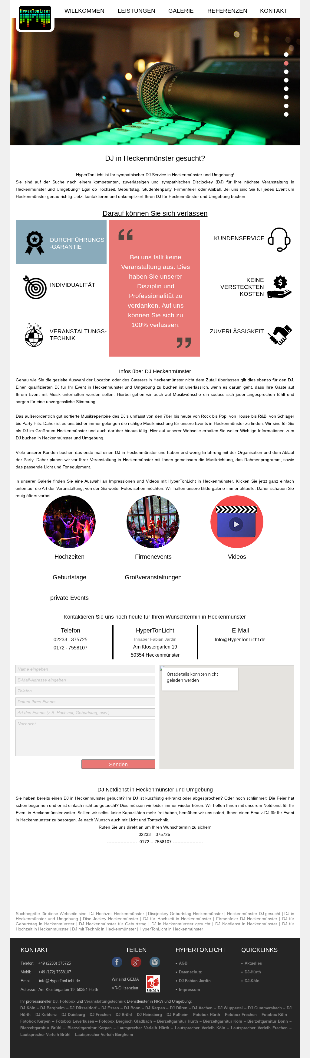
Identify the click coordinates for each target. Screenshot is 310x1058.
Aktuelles (253, 963)
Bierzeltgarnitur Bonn (267, 1021)
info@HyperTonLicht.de (59, 981)
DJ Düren (178, 1008)
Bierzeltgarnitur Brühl (40, 1028)
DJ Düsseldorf (83, 1008)
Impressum (189, 989)
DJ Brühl (124, 1014)
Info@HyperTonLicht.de (240, 639)
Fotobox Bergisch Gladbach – (127, 1021)
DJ (55, 1001)
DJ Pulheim (177, 1014)
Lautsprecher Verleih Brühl (45, 1034)
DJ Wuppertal (230, 1008)
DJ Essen (110, 1008)
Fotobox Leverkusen (75, 1021)
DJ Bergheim (52, 1008)
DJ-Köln (252, 981)
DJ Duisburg (73, 1014)
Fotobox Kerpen (35, 1021)
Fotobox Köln (274, 1014)
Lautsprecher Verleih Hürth (143, 1028)
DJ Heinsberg (149, 1014)
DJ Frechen (100, 1014)
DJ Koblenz (46, 1014)
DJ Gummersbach (265, 1008)
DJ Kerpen (155, 1008)
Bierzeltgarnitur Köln (222, 1021)
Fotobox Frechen (241, 1014)
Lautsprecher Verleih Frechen (259, 1028)
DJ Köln (27, 1008)
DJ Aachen (202, 1008)
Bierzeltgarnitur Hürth (177, 1021)
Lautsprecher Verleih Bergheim (104, 1034)
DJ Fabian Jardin (195, 981)
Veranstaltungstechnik (105, 1001)
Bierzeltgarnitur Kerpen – (93, 1028)
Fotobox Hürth (206, 1014)
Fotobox (67, 1001)
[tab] (286, 54)
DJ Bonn (132, 1008)
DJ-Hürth (253, 972)
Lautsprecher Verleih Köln (200, 1028)
